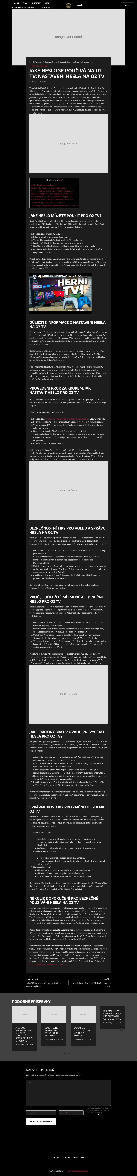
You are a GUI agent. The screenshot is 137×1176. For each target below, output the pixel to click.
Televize (43, 66)
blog (127, 5)
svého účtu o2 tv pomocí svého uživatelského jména (67, 419)
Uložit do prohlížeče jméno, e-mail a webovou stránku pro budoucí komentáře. (98, 1110)
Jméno (30, 1113)
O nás (80, 5)
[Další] (121, 1028)
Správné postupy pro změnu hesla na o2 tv (48, 202)
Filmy (26, 3)
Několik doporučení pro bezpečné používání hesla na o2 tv (54, 205)
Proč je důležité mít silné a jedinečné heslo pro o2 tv (51, 196)
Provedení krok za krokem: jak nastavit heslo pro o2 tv (52, 191)
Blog (56, 1158)
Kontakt (78, 1158)
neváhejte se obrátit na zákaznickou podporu (48, 964)
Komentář (31, 1082)
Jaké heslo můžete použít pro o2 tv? (45, 185)
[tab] (64, 1053)
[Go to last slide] (15, 1028)
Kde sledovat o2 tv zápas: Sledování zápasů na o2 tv (92, 982)
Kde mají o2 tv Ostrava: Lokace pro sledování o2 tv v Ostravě (112, 1015)
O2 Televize (34, 66)
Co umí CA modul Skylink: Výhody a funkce (82, 1031)
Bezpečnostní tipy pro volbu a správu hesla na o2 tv (51, 194)
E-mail (63, 1113)
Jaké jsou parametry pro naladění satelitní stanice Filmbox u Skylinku (24, 1034)
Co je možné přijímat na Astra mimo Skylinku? (51, 1031)
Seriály (36, 3)
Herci (47, 3)
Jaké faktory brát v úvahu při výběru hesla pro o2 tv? (52, 199)
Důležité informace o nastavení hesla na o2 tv (49, 188)
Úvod (16, 3)
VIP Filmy (35, 82)
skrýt (60, 180)
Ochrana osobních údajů (78, 1171)
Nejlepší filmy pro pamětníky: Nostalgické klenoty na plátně (43, 982)
